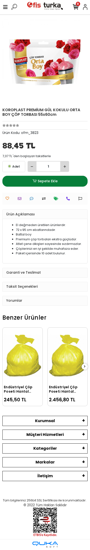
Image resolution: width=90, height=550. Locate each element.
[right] (85, 366)
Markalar (45, 462)
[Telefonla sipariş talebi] (69, 199)
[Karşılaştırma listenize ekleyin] (45, 199)
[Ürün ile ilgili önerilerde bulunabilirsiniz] (81, 199)
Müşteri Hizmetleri (45, 434)
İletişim (45, 476)
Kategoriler (45, 448)
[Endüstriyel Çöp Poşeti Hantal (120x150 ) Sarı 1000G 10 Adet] (22, 355)
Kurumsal (45, 421)
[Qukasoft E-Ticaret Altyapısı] (45, 545)
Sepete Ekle (48, 181)
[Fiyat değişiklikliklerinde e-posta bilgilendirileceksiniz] (57, 199)
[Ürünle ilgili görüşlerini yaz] (33, 199)
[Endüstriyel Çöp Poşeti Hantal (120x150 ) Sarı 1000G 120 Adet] (67, 355)
